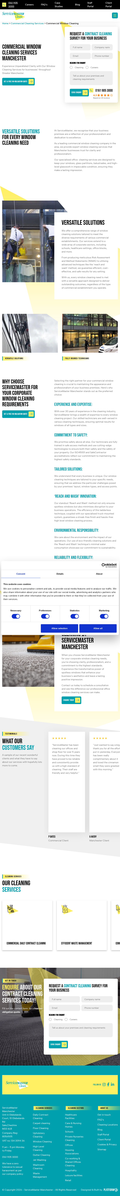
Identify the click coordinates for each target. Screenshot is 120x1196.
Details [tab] (60, 574)
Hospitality (71, 1170)
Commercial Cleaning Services (27, 23)
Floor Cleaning (40, 1128)
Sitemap (101, 1149)
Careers (29, 4)
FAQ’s (44, 4)
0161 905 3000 (10, 1157)
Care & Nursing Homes (73, 1125)
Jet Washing (39, 1160)
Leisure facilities (73, 1175)
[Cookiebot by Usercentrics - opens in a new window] (104, 565)
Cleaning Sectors (76, 1108)
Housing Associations (72, 1152)
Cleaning (77, 67)
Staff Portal (90, 4)
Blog (77, 4)
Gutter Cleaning (41, 1155)
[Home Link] (13, 15)
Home (5, 23)
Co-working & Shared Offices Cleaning (73, 1162)
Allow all (98, 628)
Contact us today (71, 685)
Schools (69, 1131)
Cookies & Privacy (107, 1144)
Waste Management (40, 1175)
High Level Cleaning (38, 1148)
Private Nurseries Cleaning (74, 1138)
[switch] (45, 616)
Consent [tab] (20, 574)
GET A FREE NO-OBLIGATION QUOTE (15, 81)
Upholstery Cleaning (39, 1135)
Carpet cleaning (41, 1123)
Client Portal (109, 4)
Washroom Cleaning (38, 1166)
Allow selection (59, 628)
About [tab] (99, 574)
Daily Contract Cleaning (40, 1116)
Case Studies (59, 4)
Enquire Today (68, 700)
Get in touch (104, 1114)
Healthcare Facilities (71, 1116)
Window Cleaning (42, 1141)
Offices (69, 1145)
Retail (68, 1180)
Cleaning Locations (107, 1124)
